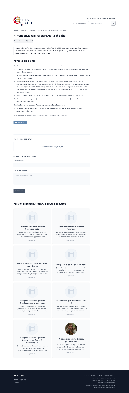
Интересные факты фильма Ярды (71, 265)
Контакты (17, 383)
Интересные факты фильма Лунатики (71, 227)
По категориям (80, 23)
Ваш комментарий (20, 171)
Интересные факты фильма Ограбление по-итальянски (32, 301)
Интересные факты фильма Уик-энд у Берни (32, 264)
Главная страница (20, 30)
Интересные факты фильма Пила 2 (71, 301)
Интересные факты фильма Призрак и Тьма (71, 340)
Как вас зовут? (19, 161)
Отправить (19, 191)
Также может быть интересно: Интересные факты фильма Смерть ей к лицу (41, 116)
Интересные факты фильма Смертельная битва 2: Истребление (32, 340)
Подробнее (31, 240)
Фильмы (32, 30)
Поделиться (21, 122)
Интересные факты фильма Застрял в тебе (32, 227)
